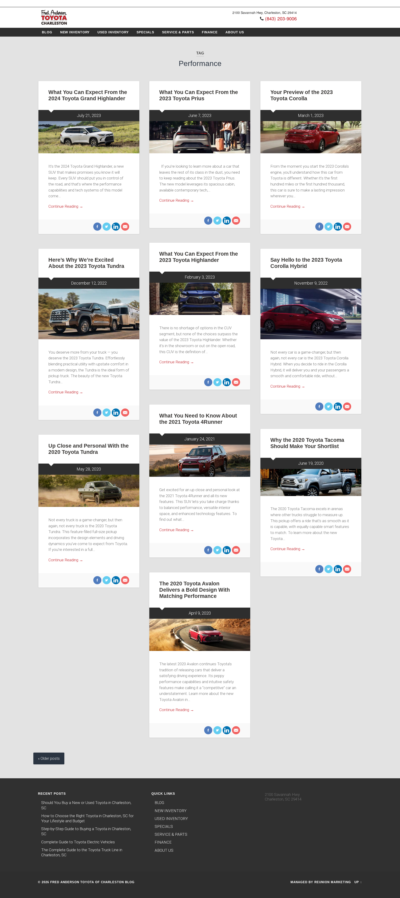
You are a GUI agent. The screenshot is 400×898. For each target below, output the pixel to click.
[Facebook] (97, 227)
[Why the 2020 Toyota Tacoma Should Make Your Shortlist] (310, 482)
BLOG (47, 32)
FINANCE (210, 32)
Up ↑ (358, 882)
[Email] (124, 227)
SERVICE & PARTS (178, 32)
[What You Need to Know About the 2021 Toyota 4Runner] (199, 461)
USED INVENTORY (113, 32)
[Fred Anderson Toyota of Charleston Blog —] (54, 25)
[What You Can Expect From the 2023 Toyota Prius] (199, 137)
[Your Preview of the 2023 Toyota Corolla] (310, 137)
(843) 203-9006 (281, 18)
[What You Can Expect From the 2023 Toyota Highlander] (199, 299)
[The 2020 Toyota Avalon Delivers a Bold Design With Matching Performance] (199, 635)
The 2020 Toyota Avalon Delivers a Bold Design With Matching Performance (194, 590)
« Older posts (49, 758)
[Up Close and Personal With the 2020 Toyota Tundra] (88, 491)
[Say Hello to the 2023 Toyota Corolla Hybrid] (310, 314)
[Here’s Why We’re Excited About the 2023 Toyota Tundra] (88, 314)
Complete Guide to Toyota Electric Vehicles (78, 842)
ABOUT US (234, 32)
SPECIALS (145, 32)
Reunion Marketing (332, 882)
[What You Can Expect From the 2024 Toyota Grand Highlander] (88, 137)
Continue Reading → (65, 206)
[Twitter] (106, 227)
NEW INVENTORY (75, 32)
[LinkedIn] (115, 227)
